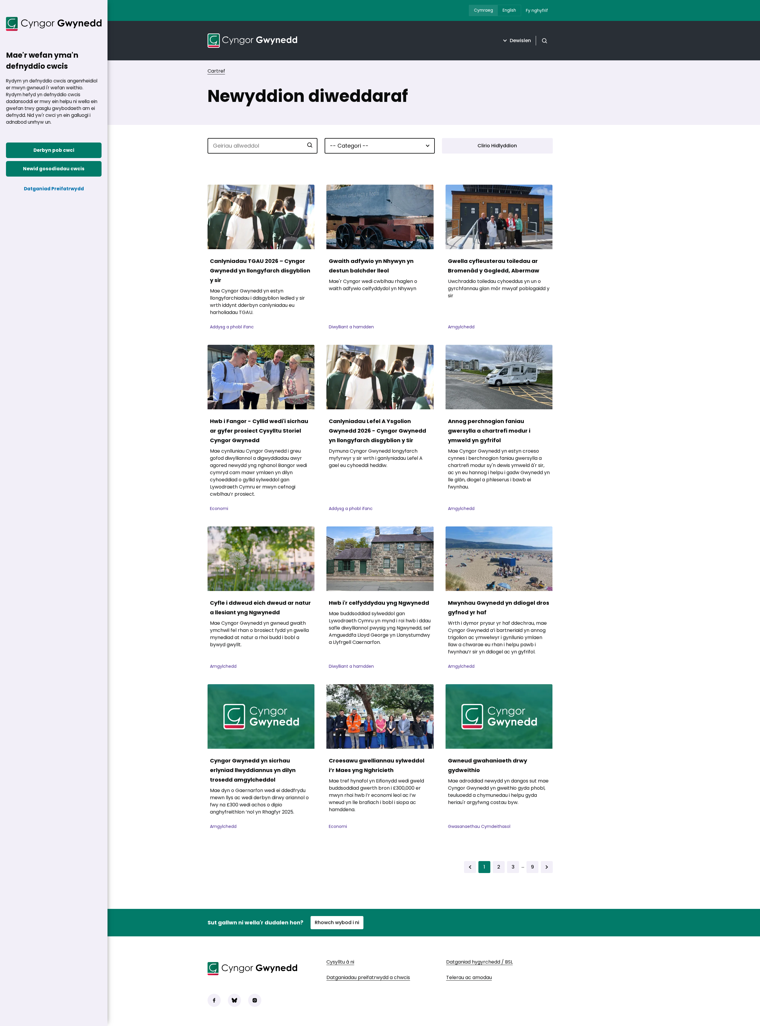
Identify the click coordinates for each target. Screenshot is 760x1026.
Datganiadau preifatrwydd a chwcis (368, 977)
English (509, 10)
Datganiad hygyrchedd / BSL (479, 961)
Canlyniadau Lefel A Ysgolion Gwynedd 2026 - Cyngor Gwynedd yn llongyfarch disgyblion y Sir (377, 430)
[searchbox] (263, 146)
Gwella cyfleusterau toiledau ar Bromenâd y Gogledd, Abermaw (493, 265)
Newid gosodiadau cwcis (54, 169)
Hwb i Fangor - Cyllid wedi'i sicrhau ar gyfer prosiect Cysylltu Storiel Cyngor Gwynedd (259, 430)
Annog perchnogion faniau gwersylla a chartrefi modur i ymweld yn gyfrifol (489, 430)
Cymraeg (483, 10)
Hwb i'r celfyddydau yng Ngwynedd (379, 603)
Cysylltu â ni (340, 961)
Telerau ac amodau (469, 977)
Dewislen (520, 40)
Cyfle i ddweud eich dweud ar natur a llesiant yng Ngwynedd (260, 607)
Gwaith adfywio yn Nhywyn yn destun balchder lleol (371, 265)
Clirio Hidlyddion (497, 145)
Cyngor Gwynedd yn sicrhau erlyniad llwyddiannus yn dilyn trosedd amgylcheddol (253, 770)
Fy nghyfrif (537, 10)
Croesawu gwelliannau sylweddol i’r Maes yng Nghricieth (376, 765)
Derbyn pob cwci (53, 150)
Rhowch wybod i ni (337, 922)
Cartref (216, 71)
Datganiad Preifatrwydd (54, 189)
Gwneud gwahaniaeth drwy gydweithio (487, 765)
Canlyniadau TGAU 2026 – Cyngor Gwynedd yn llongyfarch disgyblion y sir (260, 270)
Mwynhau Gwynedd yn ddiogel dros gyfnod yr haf (498, 607)
